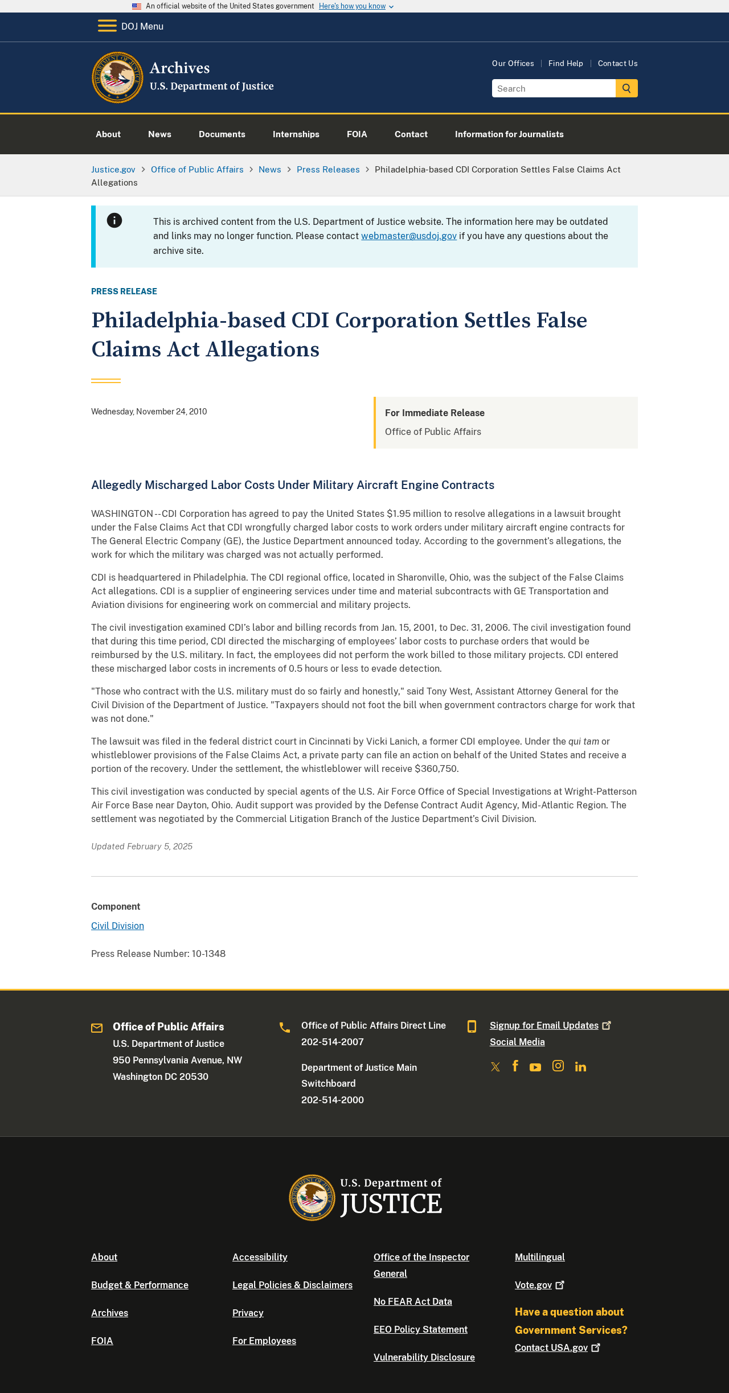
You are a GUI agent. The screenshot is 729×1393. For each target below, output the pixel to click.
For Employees (264, 1341)
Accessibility (260, 1257)
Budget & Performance (140, 1285)
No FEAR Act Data (413, 1301)
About (104, 1257)
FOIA (102, 1341)
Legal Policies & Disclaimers (292, 1285)
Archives (109, 1313)
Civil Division (117, 926)
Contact (551, 1347)
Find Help (566, 63)
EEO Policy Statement (421, 1329)
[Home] (183, 99)
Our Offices (513, 63)
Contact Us (618, 63)
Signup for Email (544, 1025)
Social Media (517, 1042)
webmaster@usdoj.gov (409, 236)
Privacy (248, 1313)
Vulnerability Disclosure (424, 1357)
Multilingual (540, 1257)
